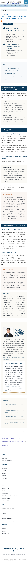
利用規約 (4, 528)
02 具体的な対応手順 (10, 73)
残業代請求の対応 (5, 488)
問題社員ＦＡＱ (5, 511)
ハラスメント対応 (5, 500)
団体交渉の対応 (5, 493)
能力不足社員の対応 (6, 498)
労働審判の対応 (5, 490)
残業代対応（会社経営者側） (7, 518)
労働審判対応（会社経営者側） (8, 521)
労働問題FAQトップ (6, 445)
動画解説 (4, 516)
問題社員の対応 (5, 486)
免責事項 (4, 531)
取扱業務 (4, 473)
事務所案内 (4, 468)
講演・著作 (5, 357)
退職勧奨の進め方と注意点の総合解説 (9, 495)
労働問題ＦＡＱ (5, 10)
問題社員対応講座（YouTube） (8, 508)
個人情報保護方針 (5, 533)
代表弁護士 (4, 470)
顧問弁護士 (4, 475)
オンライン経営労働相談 (7, 460)
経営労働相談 (4, 458)
